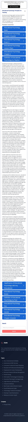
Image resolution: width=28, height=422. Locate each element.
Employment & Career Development (13, 370)
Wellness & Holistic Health (10, 395)
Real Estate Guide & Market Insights (13, 386)
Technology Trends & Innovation (12, 390)
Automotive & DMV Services (11, 363)
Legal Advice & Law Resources (11, 381)
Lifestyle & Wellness (9, 384)
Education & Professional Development (14, 367)
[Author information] (25, 11)
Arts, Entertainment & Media (11, 361)
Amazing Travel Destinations (11, 393)
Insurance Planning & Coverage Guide (13, 379)
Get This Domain (14, 6)
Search (14, 331)
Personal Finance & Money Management (14, 372)
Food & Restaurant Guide (10, 388)
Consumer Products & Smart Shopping (14, 365)
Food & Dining (7, 374)
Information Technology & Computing (13, 377)
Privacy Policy (7, 404)
